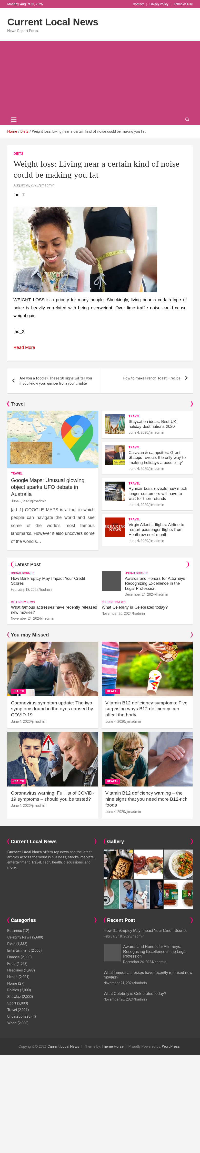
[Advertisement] (100, 77)
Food (11, 963)
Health (18, 691)
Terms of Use (183, 4)
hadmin (46, 590)
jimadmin (47, 185)
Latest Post (27, 564)
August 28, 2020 (26, 185)
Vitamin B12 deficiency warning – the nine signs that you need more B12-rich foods (146, 799)
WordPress (171, 1046)
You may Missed (30, 634)
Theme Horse (113, 1046)
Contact (138, 4)
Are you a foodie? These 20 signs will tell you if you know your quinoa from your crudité (56, 381)
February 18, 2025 (25, 590)
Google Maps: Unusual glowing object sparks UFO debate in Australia (47, 487)
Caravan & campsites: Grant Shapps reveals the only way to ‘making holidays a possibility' (157, 457)
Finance (13, 957)
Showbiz (14, 996)
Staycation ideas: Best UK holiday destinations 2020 (152, 424)
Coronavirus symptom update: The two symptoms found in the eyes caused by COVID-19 (52, 708)
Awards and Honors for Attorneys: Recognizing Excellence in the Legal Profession (156, 583)
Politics (13, 990)
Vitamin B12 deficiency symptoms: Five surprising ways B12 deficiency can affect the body (146, 708)
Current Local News (52, 22)
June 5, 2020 (21, 501)
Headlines (15, 970)
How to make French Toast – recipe (151, 378)
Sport (11, 1003)
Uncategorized (22, 573)
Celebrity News (23, 602)
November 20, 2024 (117, 613)
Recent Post (121, 920)
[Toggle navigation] (13, 119)
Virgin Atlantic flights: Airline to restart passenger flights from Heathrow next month (156, 529)
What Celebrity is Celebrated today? (135, 607)
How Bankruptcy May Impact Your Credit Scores (146, 930)
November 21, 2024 (26, 618)
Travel (18, 404)
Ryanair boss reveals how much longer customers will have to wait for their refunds (158, 493)
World (12, 1023)
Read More (24, 347)
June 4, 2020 (138, 432)
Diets (18, 154)
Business (14, 930)
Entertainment (18, 950)
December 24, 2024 (140, 594)
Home (12, 983)
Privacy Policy (159, 4)
